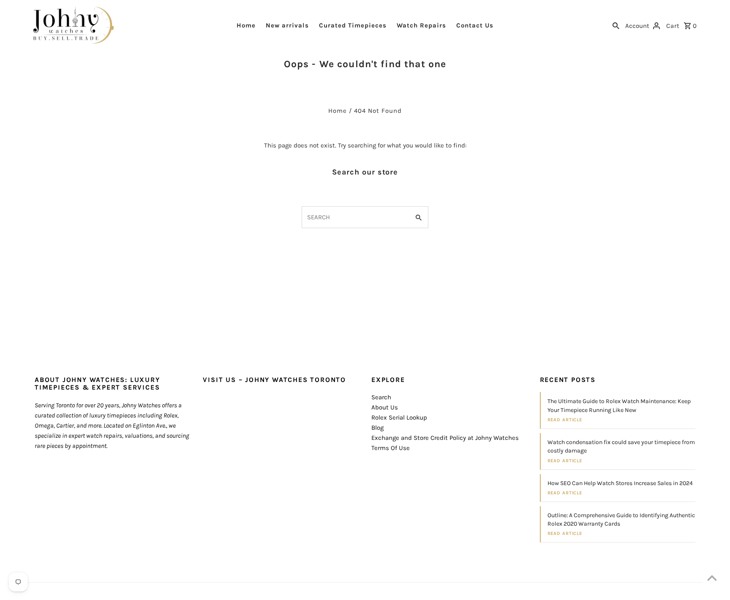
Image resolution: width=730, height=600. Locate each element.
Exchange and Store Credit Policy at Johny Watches (445, 438)
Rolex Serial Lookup (399, 417)
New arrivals (287, 25)
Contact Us (474, 25)
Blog (377, 427)
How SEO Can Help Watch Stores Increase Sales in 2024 (620, 483)
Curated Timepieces (353, 25)
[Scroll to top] (712, 577)
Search (381, 397)
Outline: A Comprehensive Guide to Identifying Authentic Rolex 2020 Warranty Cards (621, 519)
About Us (384, 407)
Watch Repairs (421, 25)
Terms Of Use (390, 448)
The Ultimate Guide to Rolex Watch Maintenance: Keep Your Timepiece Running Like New (619, 405)
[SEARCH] (615, 25)
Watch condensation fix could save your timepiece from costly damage (621, 446)
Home (246, 25)
